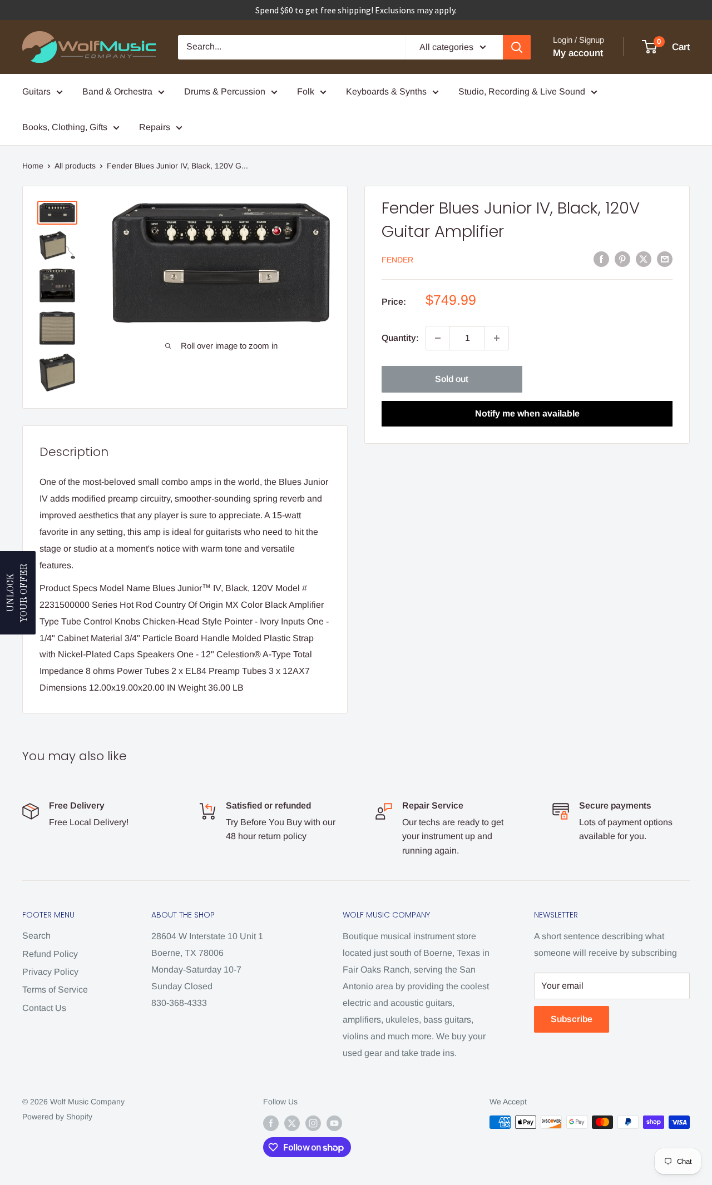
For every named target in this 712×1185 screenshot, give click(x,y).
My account (578, 53)
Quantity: (400, 338)
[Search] (517, 47)
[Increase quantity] (496, 338)
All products (75, 165)
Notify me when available (527, 413)
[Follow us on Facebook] (271, 1123)
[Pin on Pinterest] (622, 258)
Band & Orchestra (117, 91)
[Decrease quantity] (437, 338)
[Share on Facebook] (601, 258)
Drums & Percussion (224, 91)
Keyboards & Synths (386, 91)
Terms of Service (55, 989)
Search (36, 935)
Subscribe (571, 1019)
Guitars (36, 91)
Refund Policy (50, 954)
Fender (397, 259)
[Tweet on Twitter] (643, 258)
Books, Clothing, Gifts (64, 127)
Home (32, 165)
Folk (305, 91)
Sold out (451, 379)
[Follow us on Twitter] (292, 1123)
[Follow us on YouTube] (334, 1123)
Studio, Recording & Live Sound (521, 91)
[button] (18, 592)
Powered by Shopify (57, 1116)
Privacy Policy (50, 971)
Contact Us (44, 1008)
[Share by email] (665, 258)
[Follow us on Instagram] (313, 1123)
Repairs (154, 127)
